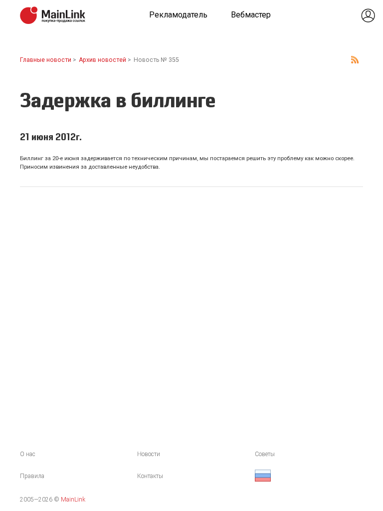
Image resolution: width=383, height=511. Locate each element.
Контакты (150, 476)
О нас (27, 454)
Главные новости (45, 59)
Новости (148, 454)
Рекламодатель (178, 14)
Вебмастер (251, 14)
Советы (265, 454)
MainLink (73, 499)
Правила (32, 476)
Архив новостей (102, 59)
